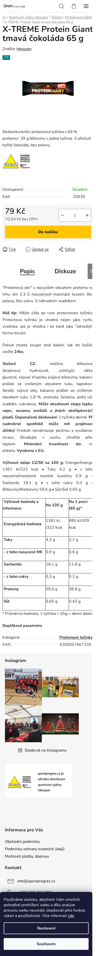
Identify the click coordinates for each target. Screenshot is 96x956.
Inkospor (24, 49)
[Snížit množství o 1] (62, 215)
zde (71, 915)
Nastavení (46, 928)
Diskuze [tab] (65, 271)
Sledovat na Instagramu (45, 750)
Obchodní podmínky (22, 841)
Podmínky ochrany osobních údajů (34, 849)
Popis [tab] (27, 271)
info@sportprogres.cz (36, 881)
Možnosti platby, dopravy (27, 856)
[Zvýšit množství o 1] (87, 215)
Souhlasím (46, 944)
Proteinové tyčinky (76, 637)
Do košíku (48, 232)
